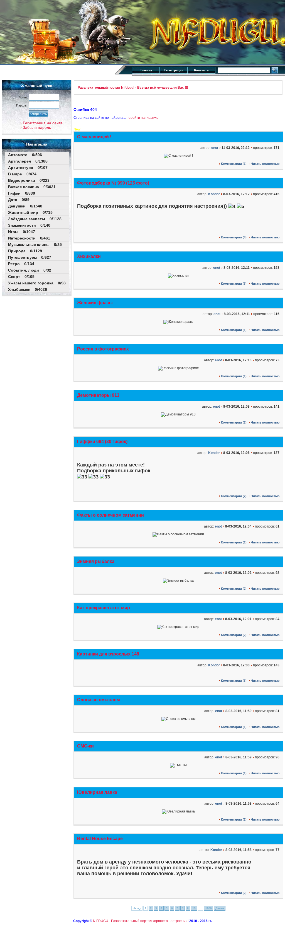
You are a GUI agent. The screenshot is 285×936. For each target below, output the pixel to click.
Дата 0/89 (19, 199)
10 (194, 908)
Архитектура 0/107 (28, 167)
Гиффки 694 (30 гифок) (102, 441)
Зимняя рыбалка (95, 561)
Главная (145, 70)
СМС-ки (85, 746)
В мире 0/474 (22, 174)
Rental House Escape (100, 838)
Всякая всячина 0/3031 (32, 187)
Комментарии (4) (233, 237)
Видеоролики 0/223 (29, 180)
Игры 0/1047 (21, 231)
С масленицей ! (94, 136)
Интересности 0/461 (29, 238)
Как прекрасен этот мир (103, 607)
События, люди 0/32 (29, 270)
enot (214, 148)
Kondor (214, 194)
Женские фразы (95, 302)
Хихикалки (89, 256)
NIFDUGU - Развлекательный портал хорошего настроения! (140, 921)
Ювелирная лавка (97, 792)
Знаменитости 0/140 (29, 225)
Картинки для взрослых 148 (108, 654)
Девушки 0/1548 (25, 206)
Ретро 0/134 (21, 264)
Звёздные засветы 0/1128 (35, 219)
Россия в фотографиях (103, 349)
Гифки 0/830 (21, 193)
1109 (208, 908)
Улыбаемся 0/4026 (27, 289)
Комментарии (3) (233, 283)
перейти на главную (142, 118)
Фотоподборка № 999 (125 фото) (113, 183)
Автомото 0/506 (25, 155)
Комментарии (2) (233, 422)
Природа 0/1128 (25, 251)
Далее (219, 908)
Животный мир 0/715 (30, 212)
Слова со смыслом (98, 699)
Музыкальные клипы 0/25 (35, 244)
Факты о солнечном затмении (110, 515)
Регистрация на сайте (42, 123)
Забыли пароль (36, 127)
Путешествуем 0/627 (29, 257)
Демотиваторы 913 (98, 395)
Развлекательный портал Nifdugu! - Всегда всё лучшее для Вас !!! (133, 88)
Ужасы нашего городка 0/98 (37, 283)
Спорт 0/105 (21, 276)
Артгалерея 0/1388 (28, 161)
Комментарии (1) (233, 163)
